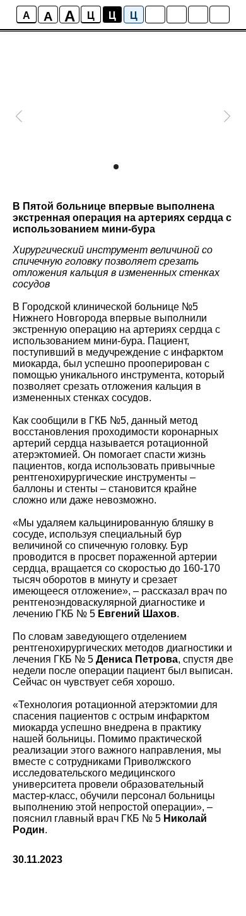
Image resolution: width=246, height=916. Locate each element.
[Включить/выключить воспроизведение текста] (177, 14)
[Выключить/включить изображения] (155, 14)
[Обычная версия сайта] (219, 14)
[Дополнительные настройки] (198, 14)
